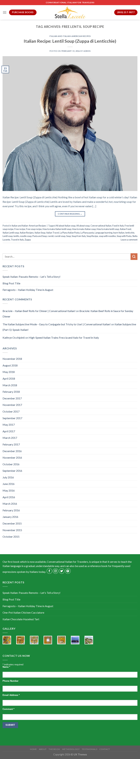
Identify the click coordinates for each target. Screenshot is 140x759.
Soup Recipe (92, 236)
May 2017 (9, 424)
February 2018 (11, 391)
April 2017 (9, 431)
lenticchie (129, 232)
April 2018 (9, 378)
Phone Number (10, 681)
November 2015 (12, 530)
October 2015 (11, 536)
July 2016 (8, 477)
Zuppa (28, 239)
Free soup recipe (34, 229)
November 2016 (12, 457)
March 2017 (10, 437)
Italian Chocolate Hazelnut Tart (21, 619)
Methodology (71, 749)
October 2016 (11, 464)
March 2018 (10, 385)
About (43, 749)
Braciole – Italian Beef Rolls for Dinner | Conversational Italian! (39, 311)
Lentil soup (8, 236)
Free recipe (19, 229)
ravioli (51, 236)
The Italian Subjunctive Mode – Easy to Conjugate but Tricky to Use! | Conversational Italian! (57, 324)
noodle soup (26, 236)
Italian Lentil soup (11, 232)
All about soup (83, 225)
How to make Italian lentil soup (57, 229)
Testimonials (89, 749)
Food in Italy (118, 225)
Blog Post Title (11, 283)
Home (33, 749)
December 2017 (12, 398)
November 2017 (12, 404)
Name (6, 667)
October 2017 (11, 411)
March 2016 (10, 503)
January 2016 (10, 516)
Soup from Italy (79, 236)
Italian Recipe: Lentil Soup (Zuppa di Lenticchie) (70, 41)
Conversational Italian (100, 225)
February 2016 (11, 510)
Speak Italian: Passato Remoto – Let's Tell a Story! (31, 276)
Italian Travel (52, 232)
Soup (68, 236)
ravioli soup (59, 236)
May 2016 (9, 490)
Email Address (11, 695)
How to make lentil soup (108, 229)
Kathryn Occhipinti (14, 337)
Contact (104, 749)
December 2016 (12, 451)
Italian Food (125, 229)
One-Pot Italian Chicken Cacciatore (23, 612)
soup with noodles (107, 236)
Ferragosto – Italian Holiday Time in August (28, 289)
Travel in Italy (17, 239)
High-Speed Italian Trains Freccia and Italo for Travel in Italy (64, 337)
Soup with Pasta (124, 236)
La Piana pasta (87, 232)
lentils (16, 236)
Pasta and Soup (39, 236)
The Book (54, 749)
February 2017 (11, 444)
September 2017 (12, 418)
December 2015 (12, 523)
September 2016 (12, 470)
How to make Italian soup (84, 229)
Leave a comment (129, 239)
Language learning (103, 232)
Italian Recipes (27, 232)
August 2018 (10, 365)
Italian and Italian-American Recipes (70, 36)
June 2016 (9, 483)
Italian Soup (39, 232)
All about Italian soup (65, 225)
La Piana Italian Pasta (70, 232)
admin (86, 51)
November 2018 (12, 358)
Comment (8, 709)
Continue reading (70, 213)
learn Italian (118, 232)
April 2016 (9, 497)
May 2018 (9, 371)
